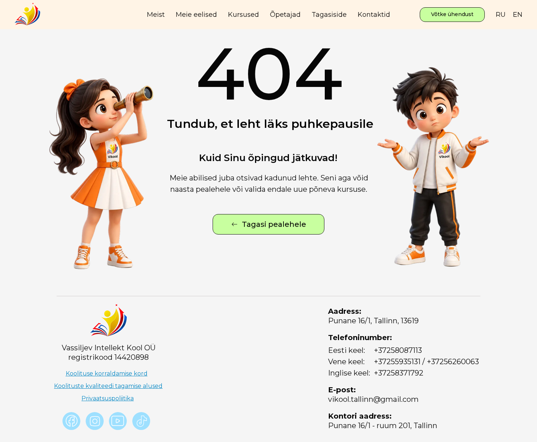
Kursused (243, 15)
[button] (452, 14)
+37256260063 (453, 361)
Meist (156, 15)
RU (501, 15)
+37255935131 (397, 361)
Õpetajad (285, 15)
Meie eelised (196, 15)
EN (517, 15)
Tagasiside (329, 15)
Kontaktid (374, 15)
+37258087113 (398, 350)
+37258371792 (398, 373)
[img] (118, 421)
